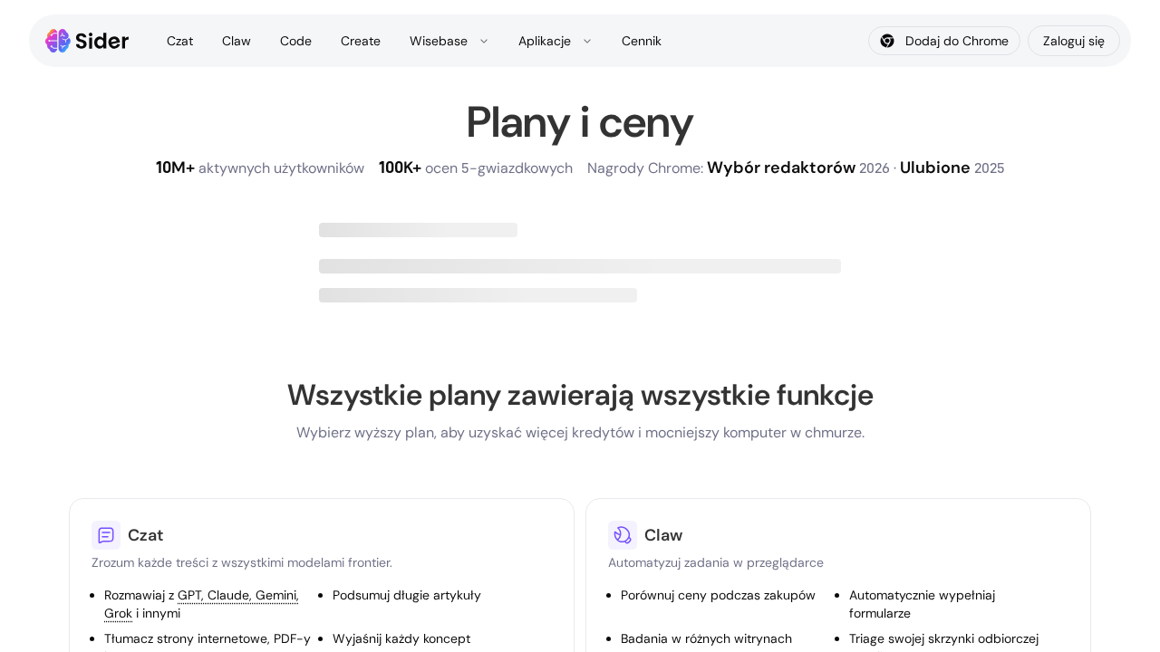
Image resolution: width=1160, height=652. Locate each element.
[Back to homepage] (87, 40)
